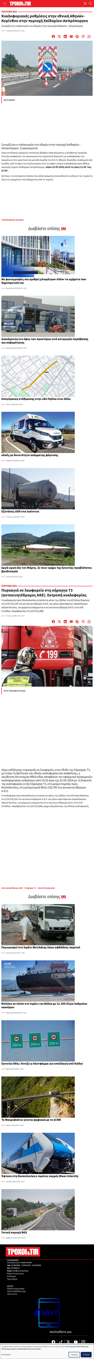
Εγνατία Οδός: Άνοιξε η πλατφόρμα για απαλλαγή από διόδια (42, 1064)
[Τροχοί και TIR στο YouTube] (76, 1342)
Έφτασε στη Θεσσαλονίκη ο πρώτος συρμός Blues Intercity (40, 1176)
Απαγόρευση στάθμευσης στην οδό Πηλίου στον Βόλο (36, 399)
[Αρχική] (21, 3)
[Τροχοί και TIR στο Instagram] (83, 1342)
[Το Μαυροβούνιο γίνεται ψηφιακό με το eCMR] (38, 1097)
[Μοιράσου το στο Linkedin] (65, 36)
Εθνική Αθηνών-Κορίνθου (13, 220)
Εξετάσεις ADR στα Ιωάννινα (20, 511)
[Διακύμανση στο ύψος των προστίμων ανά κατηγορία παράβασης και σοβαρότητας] (38, 316)
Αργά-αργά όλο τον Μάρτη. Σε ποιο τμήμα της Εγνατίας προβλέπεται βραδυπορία (46, 569)
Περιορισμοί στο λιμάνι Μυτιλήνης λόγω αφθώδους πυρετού (40, 947)
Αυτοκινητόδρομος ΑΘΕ (13, 888)
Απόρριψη (74, 1355)
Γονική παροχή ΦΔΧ (14, 1232)
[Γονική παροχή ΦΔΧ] (38, 1210)
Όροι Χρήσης (12, 1279)
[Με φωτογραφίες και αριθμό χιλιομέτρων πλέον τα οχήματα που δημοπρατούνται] (38, 257)
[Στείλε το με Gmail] (77, 36)
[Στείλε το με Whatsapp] (89, 36)
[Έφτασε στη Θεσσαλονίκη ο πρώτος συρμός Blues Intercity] (38, 1153)
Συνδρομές (11, 1276)
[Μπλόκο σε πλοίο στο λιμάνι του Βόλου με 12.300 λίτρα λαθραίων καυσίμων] (38, 981)
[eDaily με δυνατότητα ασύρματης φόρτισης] (38, 432)
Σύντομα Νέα (9, 11)
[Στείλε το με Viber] (83, 36)
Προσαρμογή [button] (6, 1355)
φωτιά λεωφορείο (47, 888)
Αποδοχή (86, 1355)
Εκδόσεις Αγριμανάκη (15, 1288)
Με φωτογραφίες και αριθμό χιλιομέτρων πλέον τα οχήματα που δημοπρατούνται (43, 281)
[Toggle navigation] (4, 3)
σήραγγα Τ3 (31, 888)
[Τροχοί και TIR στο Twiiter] (68, 1342)
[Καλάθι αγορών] (85, 3)
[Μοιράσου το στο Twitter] (59, 36)
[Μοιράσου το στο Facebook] (53, 36)
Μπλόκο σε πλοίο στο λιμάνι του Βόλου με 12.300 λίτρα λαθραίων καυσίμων (44, 1005)
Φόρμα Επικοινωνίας (15, 1273)
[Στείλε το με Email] (71, 36)
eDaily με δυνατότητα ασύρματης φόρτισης (29, 455)
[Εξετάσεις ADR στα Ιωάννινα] (38, 489)
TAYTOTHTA (12, 1294)
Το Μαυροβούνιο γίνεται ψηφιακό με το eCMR (31, 1120)
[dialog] (47, 1351)
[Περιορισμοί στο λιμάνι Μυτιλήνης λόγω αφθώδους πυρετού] (38, 925)
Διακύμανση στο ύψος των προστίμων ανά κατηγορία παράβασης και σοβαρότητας (44, 341)
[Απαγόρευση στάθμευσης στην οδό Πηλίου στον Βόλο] (38, 376)
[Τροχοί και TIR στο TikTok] (61, 1342)
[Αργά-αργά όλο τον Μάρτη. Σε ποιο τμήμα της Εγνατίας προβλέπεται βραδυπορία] (38, 545)
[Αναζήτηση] (90, 3)
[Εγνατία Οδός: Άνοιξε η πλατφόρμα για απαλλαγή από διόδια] (38, 1041)
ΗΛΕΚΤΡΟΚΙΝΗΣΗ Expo (16, 1291)
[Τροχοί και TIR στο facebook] (53, 1342)
